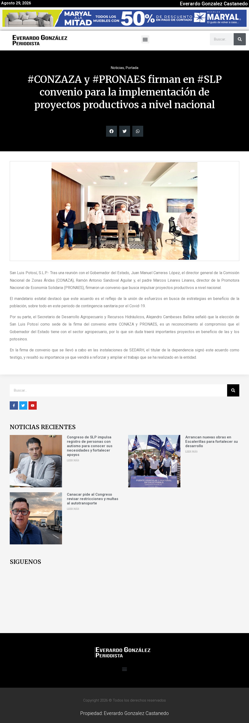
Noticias (117, 68)
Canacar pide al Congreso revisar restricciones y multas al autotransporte (92, 498)
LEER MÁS (73, 460)
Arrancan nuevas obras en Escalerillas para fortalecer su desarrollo (211, 441)
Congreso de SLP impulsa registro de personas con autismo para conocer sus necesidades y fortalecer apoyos (89, 446)
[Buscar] (240, 39)
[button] (145, 39)
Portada (132, 68)
